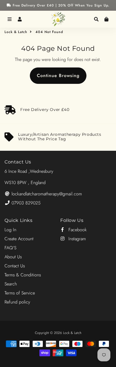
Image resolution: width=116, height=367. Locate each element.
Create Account (19, 238)
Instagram (76, 238)
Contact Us (15, 266)
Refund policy (17, 302)
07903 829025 (25, 203)
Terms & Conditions (23, 275)
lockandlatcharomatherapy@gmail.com (46, 194)
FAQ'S (10, 247)
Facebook (77, 229)
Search (11, 284)
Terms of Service (20, 293)
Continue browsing (58, 75)
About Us (13, 257)
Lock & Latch (16, 31)
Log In (10, 229)
